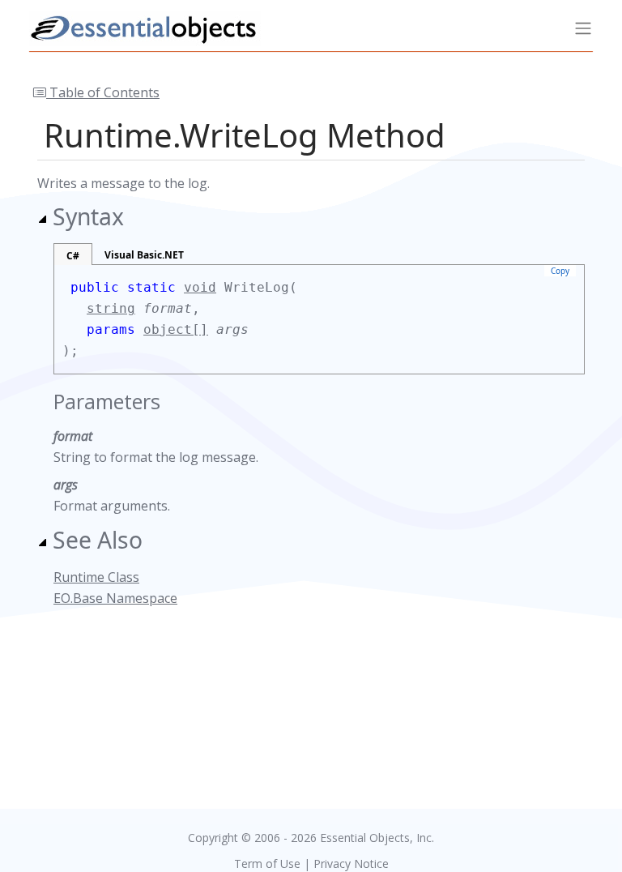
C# (72, 256)
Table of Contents (103, 92)
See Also (98, 539)
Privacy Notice (351, 863)
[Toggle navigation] (583, 28)
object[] (175, 329)
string (111, 308)
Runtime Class (96, 577)
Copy (560, 270)
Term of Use (267, 863)
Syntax (88, 216)
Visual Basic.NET (144, 255)
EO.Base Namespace (115, 598)
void (200, 287)
